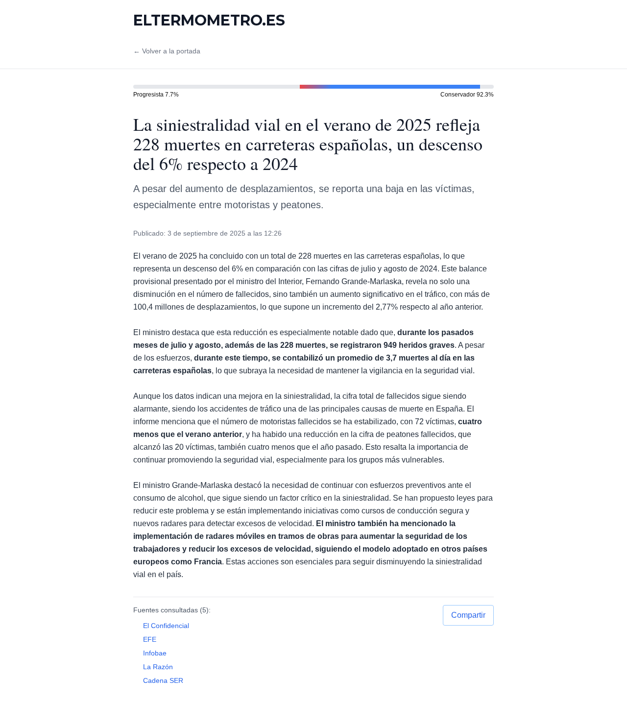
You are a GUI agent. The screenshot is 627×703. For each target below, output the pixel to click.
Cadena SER (163, 680)
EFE (149, 639)
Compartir (468, 615)
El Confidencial (166, 626)
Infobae (155, 653)
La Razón (158, 667)
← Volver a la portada (166, 51)
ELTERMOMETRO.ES (209, 20)
